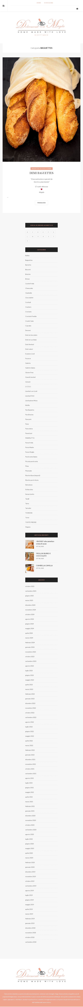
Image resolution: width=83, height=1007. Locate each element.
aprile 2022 (29, 741)
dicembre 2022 (30, 703)
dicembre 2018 (30, 928)
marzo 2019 (29, 914)
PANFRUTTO (29, 438)
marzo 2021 (29, 802)
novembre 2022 (30, 708)
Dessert (28, 330)
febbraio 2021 (30, 806)
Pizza (27, 466)
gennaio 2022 (29, 755)
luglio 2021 (29, 783)
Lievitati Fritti (29, 396)
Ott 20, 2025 (40, 546)
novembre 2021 (30, 764)
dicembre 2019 (30, 872)
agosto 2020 (29, 834)
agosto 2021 (29, 778)
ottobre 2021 (29, 769)
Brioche (27, 274)
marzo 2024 (29, 638)
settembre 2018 (30, 942)
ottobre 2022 (29, 713)
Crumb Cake (29, 321)
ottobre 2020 (29, 825)
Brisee (27, 279)
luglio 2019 (29, 895)
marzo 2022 (29, 745)
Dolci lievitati (29, 344)
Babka (27, 255)
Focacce (28, 358)
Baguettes (35, 168)
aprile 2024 (29, 633)
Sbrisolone (28, 485)
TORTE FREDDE (30, 522)
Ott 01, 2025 (40, 568)
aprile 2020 (29, 853)
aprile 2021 (29, 797)
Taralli (27, 499)
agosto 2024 (29, 619)
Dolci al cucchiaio (31, 340)
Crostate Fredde (31, 316)
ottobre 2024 (29, 614)
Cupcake (28, 326)
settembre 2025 (30, 591)
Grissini (27, 382)
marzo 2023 (29, 689)
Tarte (27, 503)
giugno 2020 (29, 844)
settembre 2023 (30, 661)
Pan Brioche (29, 415)
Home (39, 2)
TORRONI (28, 513)
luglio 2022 (29, 727)
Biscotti (28, 269)
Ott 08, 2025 (40, 558)
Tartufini (28, 508)
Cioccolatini (29, 298)
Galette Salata (30, 368)
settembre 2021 (30, 773)
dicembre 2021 (30, 759)
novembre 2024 (30, 610)
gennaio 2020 (29, 867)
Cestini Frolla (29, 283)
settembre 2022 (30, 717)
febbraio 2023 (30, 694)
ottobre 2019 (29, 881)
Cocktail (28, 302)
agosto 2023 (29, 666)
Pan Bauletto (29, 410)
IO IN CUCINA (48, 2)
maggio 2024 (29, 628)
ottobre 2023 (29, 656)
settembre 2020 (30, 830)
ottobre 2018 (29, 937)
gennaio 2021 (29, 811)
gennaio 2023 (29, 699)
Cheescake (29, 288)
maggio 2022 (29, 736)
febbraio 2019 (30, 919)
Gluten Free (29, 372)
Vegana (27, 527)
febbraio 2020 (30, 862)
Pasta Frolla (29, 443)
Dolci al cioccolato (31, 335)
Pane (49, 168)
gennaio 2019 (29, 923)
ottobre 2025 (29, 586)
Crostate (28, 312)
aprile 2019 (29, 909)
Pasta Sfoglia (29, 452)
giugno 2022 (29, 731)
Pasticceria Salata (31, 457)
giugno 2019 (29, 900)
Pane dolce (29, 429)
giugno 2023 (29, 675)
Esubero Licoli (30, 354)
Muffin (27, 405)
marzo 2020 (29, 858)
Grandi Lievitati (30, 377)
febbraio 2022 (30, 750)
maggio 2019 (29, 904)
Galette (28, 363)
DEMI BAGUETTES (41, 173)
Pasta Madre (29, 447)
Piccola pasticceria (31, 461)
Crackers (28, 307)
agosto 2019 (29, 890)
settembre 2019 (30, 886)
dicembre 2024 (30, 605)
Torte (27, 517)
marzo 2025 (29, 600)
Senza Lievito (29, 494)
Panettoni (28, 433)
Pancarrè (28, 419)
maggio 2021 (29, 792)
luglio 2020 (29, 839)
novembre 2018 (30, 933)
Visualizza (41, 202)
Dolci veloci (29, 349)
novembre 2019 (30, 876)
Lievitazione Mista (31, 400)
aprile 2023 (29, 685)
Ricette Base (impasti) (32, 475)
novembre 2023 (30, 652)
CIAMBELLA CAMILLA (44, 565)
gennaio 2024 (29, 647)
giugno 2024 (29, 624)
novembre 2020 (30, 820)
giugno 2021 (29, 787)
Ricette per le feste (31, 480)
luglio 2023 (29, 670)
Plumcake (28, 471)
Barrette (28, 265)
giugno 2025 (29, 596)
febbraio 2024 (30, 642)
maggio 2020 (29, 848)
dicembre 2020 (30, 816)
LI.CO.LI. (43, 168)
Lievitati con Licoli (31, 391)
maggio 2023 (29, 680)
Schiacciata (29, 489)
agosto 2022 (29, 722)
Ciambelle (28, 293)
